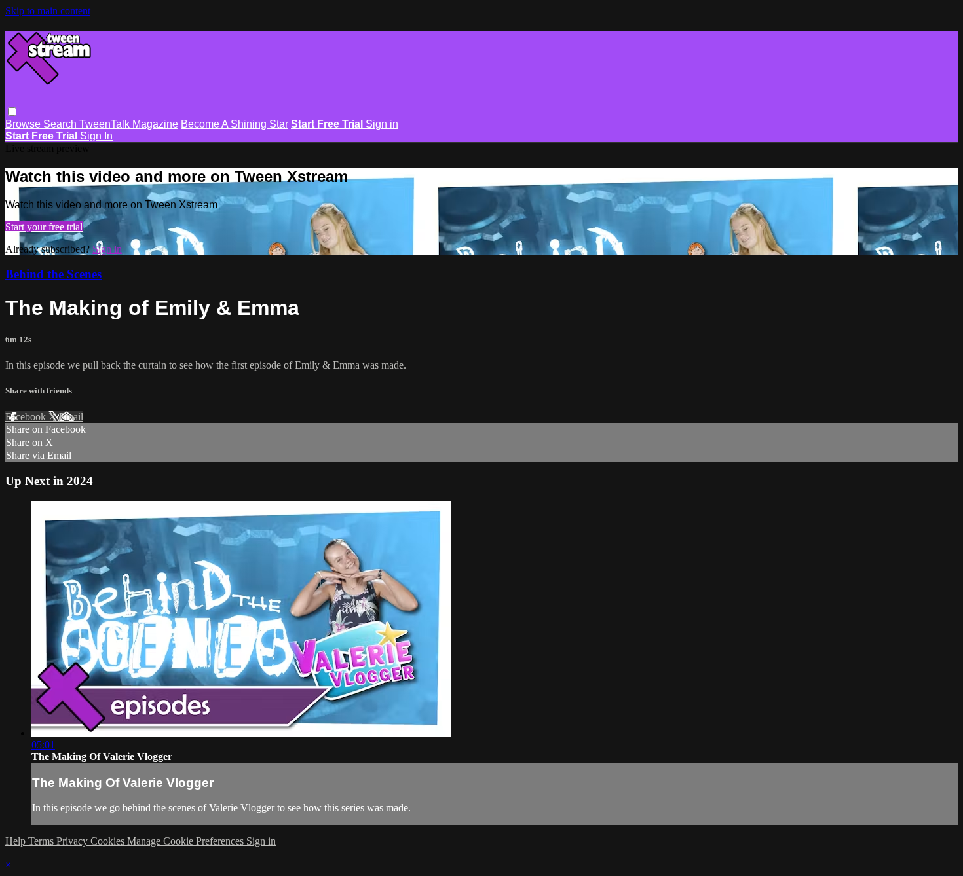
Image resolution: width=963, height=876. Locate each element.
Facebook (26, 416)
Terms (42, 841)
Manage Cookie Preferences (186, 841)
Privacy (73, 841)
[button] (12, 111)
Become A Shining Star (234, 124)
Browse (24, 124)
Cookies (108, 841)
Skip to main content (47, 10)
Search (61, 124)
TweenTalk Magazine (128, 124)
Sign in (382, 124)
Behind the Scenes (53, 274)
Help (16, 841)
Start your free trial (44, 226)
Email (71, 416)
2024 (80, 481)
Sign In (96, 135)
